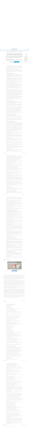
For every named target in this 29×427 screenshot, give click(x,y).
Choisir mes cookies (11, 13)
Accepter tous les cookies (16, 13)
